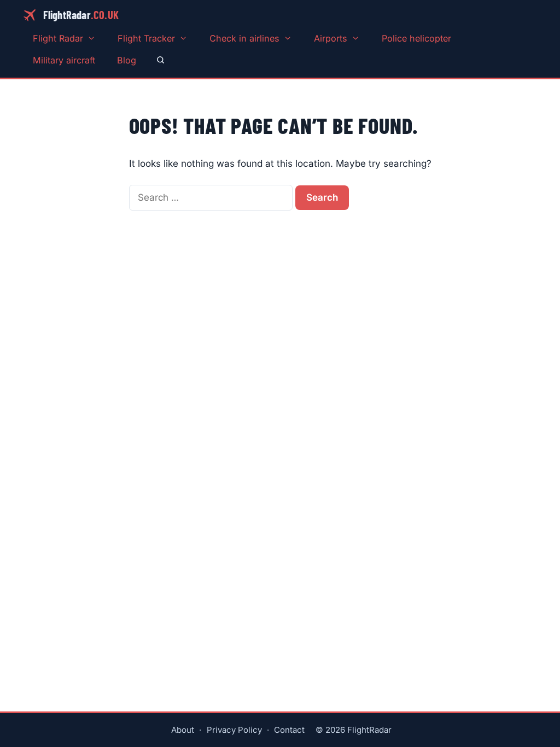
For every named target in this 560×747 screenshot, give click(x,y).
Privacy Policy (234, 730)
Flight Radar (58, 38)
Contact (289, 730)
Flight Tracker (146, 38)
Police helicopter (416, 38)
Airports (330, 38)
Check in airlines (244, 38)
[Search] (160, 60)
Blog (126, 60)
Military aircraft (64, 60)
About (182, 730)
